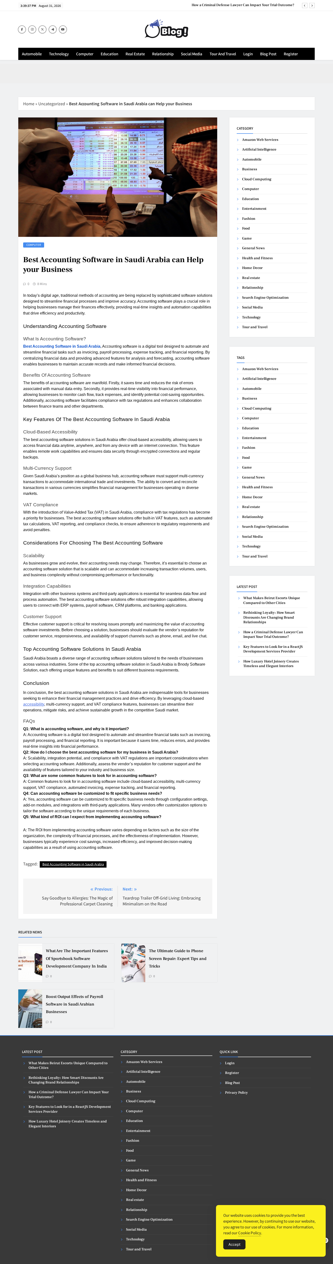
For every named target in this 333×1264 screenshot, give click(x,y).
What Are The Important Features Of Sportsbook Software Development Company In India (77, 958)
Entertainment (254, 208)
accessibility (33, 704)
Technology (59, 53)
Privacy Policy (236, 1092)
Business (249, 169)
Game (247, 238)
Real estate (135, 53)
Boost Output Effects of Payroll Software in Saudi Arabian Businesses (74, 1004)
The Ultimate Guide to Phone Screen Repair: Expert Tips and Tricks (177, 958)
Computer (84, 53)
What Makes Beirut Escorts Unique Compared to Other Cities (271, 600)
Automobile (32, 53)
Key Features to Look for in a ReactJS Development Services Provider (273, 649)
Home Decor (252, 268)
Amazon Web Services (260, 139)
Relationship (163, 53)
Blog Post (268, 53)
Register (291, 53)
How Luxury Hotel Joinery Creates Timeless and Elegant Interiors (271, 663)
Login (248, 53)
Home (28, 103)
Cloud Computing (256, 179)
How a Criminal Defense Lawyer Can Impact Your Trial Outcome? (243, 5)
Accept (234, 1244)
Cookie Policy (249, 1232)
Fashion (248, 218)
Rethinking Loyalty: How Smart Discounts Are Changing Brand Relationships (269, 617)
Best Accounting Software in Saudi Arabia (73, 864)
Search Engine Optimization (265, 297)
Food (246, 228)
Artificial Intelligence (259, 149)
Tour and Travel (223, 53)
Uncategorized (51, 103)
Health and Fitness (257, 258)
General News (253, 248)
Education (109, 53)
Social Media (191, 53)
